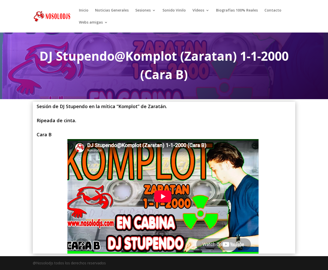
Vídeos (198, 10)
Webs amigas (91, 22)
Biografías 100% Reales (237, 10)
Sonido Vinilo (174, 10)
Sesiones (143, 10)
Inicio (83, 10)
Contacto (272, 10)
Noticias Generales (112, 10)
